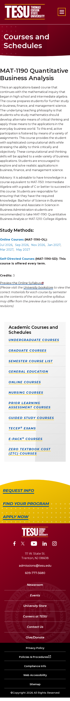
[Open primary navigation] (62, 12)
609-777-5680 (35, 573)
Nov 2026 (38, 245)
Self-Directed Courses (17, 258)
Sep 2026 (22, 245)
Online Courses (12, 239)
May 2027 (23, 249)
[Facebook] (14, 544)
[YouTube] (34, 544)
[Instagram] (54, 544)
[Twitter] (23, 544)
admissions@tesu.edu (35, 565)
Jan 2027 (54, 245)
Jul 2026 (6, 245)
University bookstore (38, 287)
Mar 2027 (6, 249)
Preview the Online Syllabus (20, 283)
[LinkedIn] (45, 544)
